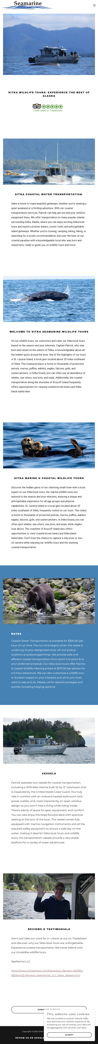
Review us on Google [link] (29, 1038)
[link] (27, 5)
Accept (69, 1035)
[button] (94, 5)
